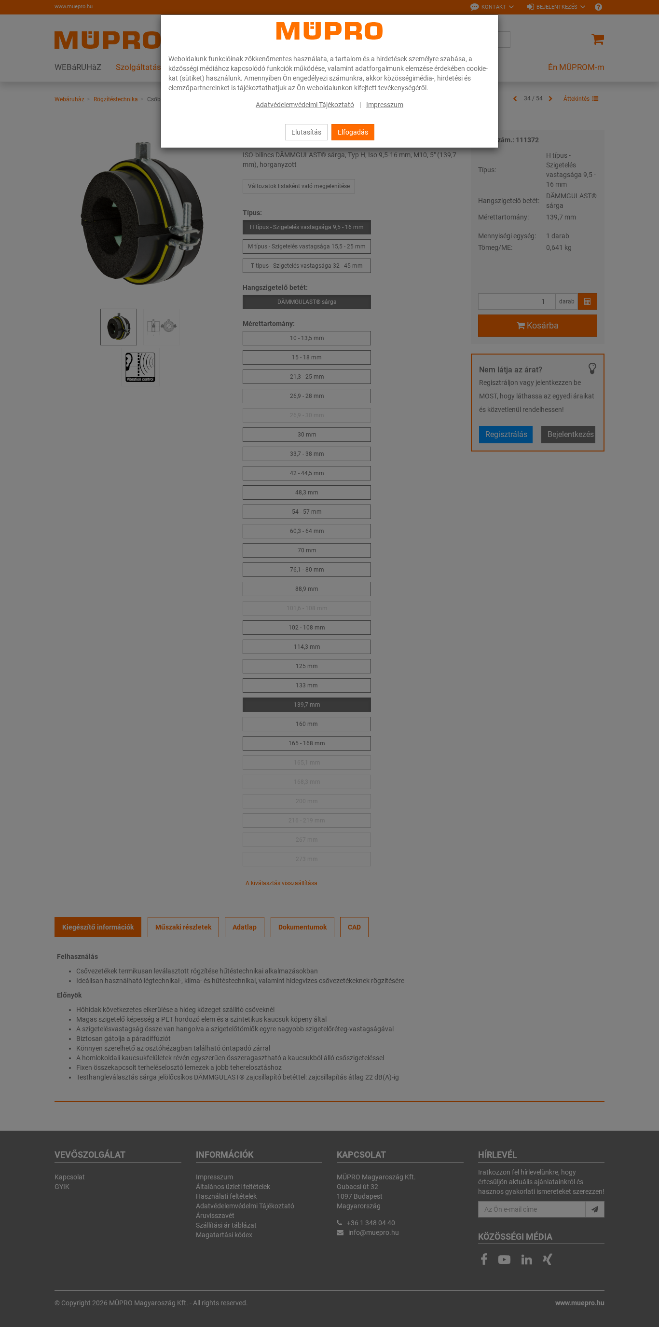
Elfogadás (353, 132)
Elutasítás (306, 132)
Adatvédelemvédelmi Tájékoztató (305, 105)
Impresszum (384, 105)
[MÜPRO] (329, 31)
